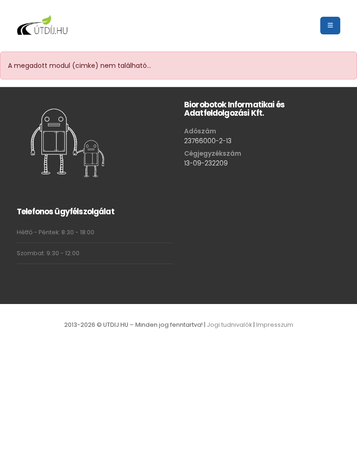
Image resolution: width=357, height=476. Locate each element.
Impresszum (274, 325)
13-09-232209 (206, 163)
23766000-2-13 (207, 140)
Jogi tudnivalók (229, 325)
